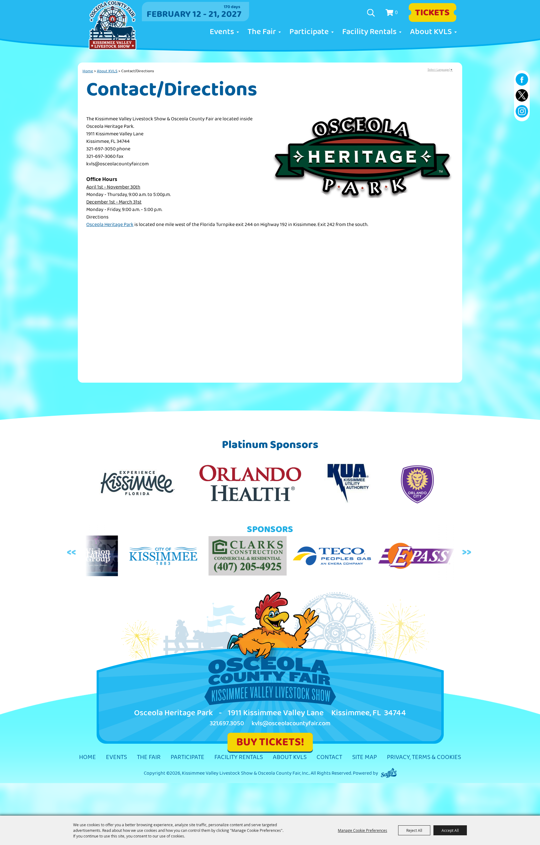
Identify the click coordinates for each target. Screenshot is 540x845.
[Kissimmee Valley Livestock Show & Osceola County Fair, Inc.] (113, 25)
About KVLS (431, 32)
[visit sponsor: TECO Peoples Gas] (287, 557)
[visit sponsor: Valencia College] (437, 557)
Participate (309, 32)
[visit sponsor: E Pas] (371, 557)
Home (87, 71)
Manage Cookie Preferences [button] (362, 830)
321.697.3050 (227, 723)
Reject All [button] (414, 830)
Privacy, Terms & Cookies (424, 757)
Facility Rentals (369, 32)
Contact (329, 757)
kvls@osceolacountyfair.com (291, 723)
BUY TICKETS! (270, 742)
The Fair (262, 32)
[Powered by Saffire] (389, 773)
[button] (362, 162)
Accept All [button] (450, 830)
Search (371, 13)
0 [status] (396, 12)
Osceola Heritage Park (109, 225)
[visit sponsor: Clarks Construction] (202, 557)
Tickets (432, 12)
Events (222, 32)
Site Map (364, 757)
